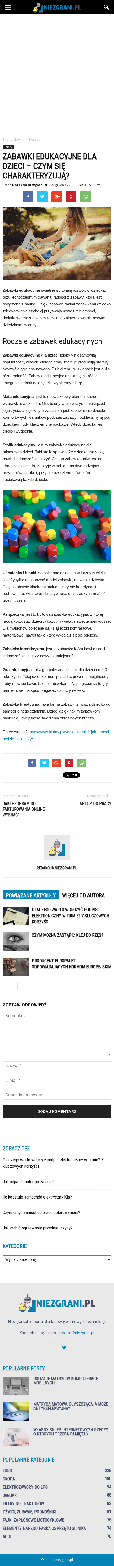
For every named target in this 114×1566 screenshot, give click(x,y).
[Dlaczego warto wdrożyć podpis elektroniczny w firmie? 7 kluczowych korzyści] (16, 916)
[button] (106, 7)
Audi (7, 1536)
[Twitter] (64, 1347)
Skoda (9, 1478)
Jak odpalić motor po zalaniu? (29, 1181)
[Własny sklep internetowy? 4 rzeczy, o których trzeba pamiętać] (16, 1437)
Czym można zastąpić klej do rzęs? (67, 935)
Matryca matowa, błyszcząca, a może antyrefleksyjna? (70, 1406)
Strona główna (13, 139)
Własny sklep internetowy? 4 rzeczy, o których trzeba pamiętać (70, 1432)
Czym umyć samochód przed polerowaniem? (41, 1212)
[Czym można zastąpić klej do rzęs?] (16, 941)
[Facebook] (50, 1347)
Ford (7, 1470)
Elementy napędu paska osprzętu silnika (44, 1528)
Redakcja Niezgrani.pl (29, 185)
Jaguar (10, 1495)
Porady (8, 147)
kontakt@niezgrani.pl (76, 1332)
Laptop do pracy (94, 803)
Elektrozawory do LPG (25, 1487)
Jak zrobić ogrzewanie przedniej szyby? (37, 1227)
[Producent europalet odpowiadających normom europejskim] (16, 967)
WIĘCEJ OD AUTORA (83, 895)
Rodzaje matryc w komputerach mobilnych (65, 1380)
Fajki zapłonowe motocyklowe (33, 1520)
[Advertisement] (57, 77)
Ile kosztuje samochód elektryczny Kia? (37, 1197)
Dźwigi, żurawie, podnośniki (29, 1511)
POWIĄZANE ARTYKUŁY (31, 895)
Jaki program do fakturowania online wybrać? (24, 809)
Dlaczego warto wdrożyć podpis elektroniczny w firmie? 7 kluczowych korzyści (70, 915)
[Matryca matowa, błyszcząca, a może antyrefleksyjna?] (16, 1411)
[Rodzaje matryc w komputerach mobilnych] (16, 1386)
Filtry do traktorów (23, 1503)
